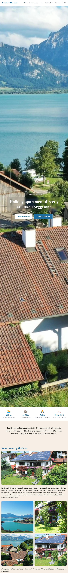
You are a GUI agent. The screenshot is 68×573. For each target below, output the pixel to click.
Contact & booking (43, 216)
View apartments (24, 216)
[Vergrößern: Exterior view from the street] (51, 550)
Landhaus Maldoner (10, 3)
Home (25, 3)
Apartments (32, 3)
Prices (41, 3)
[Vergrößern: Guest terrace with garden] (51, 517)
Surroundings (49, 3)
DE (65, 3)
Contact (57, 3)
